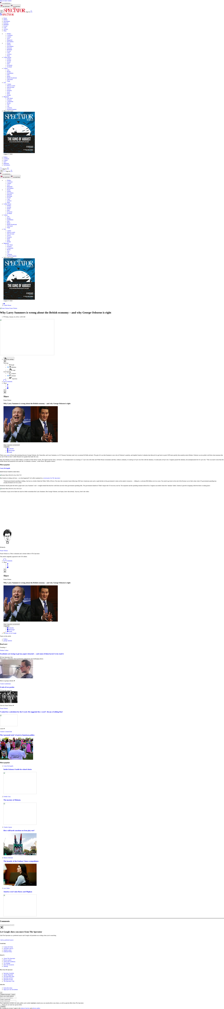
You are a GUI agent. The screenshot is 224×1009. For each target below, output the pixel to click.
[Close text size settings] (5, 361)
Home (5, 18)
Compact (13, 373)
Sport (8, 92)
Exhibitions (10, 73)
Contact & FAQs (8, 947)
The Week (10, 98)
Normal (13, 376)
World (8, 62)
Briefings (6, 24)
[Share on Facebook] (7, 385)
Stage (8, 81)
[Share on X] (7, 386)
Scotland (9, 67)
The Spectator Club (9, 981)
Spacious (14, 378)
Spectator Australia (9, 973)
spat (8, 455)
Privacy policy (7, 960)
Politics (9, 33)
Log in (13, 994)
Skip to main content (5, 0)
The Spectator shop (9, 976)
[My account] (31, 12)
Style (8, 93)
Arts (8, 70)
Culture (9, 37)
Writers (5, 19)
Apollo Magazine (8, 975)
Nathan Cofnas (4, 650)
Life (5, 82)
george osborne (8, 640)
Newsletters (7, 21)
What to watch (11, 85)
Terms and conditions (9, 961)
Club (5, 27)
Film (8, 74)
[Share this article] (5, 390)
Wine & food (10, 87)
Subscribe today (8, 988)
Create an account (5, 994)
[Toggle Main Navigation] (2, 11)
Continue (3, 1006)
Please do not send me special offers (12, 1004)
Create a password (5, 999)
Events (5, 26)
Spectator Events (8, 979)
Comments (9, 381)
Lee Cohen (7, 888)
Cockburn (10, 35)
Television (10, 79)
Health (9, 95)
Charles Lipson (8, 827)
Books (9, 71)
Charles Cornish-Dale (6, 731)
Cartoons (9, 108)
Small (12, 365)
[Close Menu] (1, 171)
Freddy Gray (7, 796)
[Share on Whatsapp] (7, 388)
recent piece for (51, 478)
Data (8, 63)
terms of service (25, 1008)
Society (9, 60)
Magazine (9, 40)
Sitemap (6, 966)
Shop (5, 31)
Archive (6, 29)
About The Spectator (9, 958)
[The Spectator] (15, 12)
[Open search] (1, 169)
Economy (9, 65)
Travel (8, 89)
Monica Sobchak (8, 857)
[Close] (2, 927)
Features (9, 100)
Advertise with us (8, 948)
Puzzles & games (11, 109)
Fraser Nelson (4, 550)
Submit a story (7, 950)
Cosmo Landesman (5, 683)
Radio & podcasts (12, 78)
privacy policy (36, 1008)
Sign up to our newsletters (11, 989)
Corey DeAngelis (5, 468)
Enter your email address (7, 996)
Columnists (10, 101)
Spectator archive (8, 978)
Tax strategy (7, 963)
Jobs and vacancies (9, 965)
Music (8, 76)
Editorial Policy (8, 951)
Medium (13, 367)
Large (13, 370)
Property (9, 90)
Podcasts (6, 23)
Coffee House (7, 57)
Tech (8, 38)
